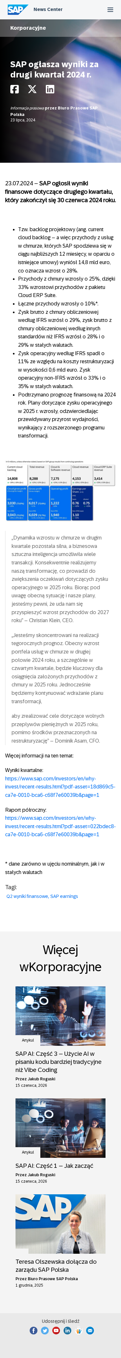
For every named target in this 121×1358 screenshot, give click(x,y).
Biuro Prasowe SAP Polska (53, 1279)
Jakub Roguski (41, 1079)
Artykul (28, 1040)
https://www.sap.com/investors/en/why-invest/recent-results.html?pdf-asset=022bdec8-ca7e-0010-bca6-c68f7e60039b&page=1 (60, 826)
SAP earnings (64, 896)
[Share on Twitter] (32, 91)
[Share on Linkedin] (50, 91)
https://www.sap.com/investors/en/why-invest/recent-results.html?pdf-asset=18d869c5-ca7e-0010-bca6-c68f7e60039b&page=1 (60, 787)
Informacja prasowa (27, 108)
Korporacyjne (28, 28)
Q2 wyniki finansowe (27, 896)
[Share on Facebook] (14, 91)
